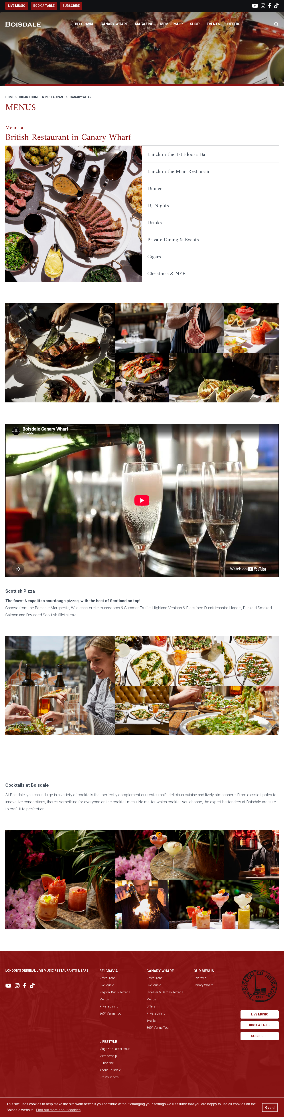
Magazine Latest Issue (114, 1049)
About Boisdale (110, 1070)
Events (213, 24)
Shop (195, 24)
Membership (171, 24)
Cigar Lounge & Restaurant (42, 97)
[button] (276, 24)
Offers (233, 24)
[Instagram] (263, 6)
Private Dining (108, 1006)
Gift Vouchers (109, 1077)
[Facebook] (269, 6)
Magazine (144, 24)
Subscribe (71, 6)
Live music (16, 6)
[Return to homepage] (23, 24)
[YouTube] (255, 6)
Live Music (106, 985)
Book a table (44, 6)
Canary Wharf (114, 24)
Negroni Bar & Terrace (114, 992)
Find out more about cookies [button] (58, 1110)
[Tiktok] (276, 6)
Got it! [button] (270, 1107)
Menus (104, 999)
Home (9, 97)
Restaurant (107, 978)
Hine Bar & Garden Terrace (164, 992)
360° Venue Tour (111, 1013)
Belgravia (84, 24)
